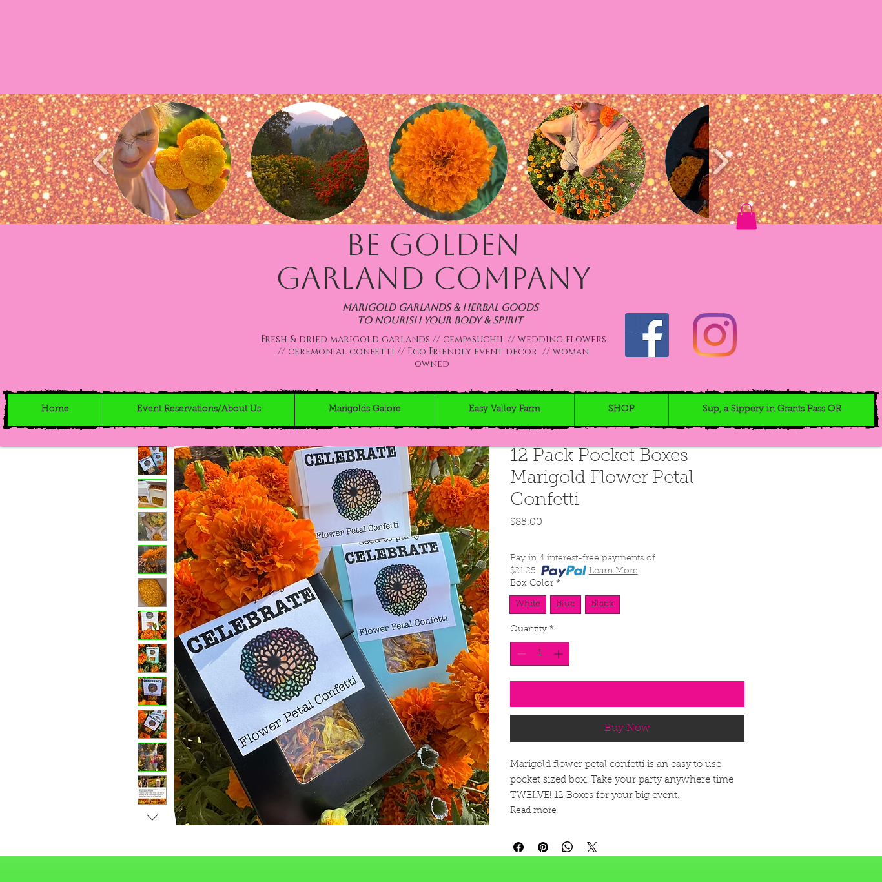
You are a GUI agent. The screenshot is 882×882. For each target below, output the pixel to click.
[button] (171, 161)
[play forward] (720, 161)
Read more (533, 810)
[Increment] (559, 653)
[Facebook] (647, 335)
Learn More (613, 571)
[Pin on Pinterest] (543, 847)
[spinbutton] (539, 653)
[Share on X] (592, 847)
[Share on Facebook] (518, 847)
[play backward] (101, 161)
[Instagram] (715, 335)
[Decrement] (520, 653)
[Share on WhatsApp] (567, 847)
